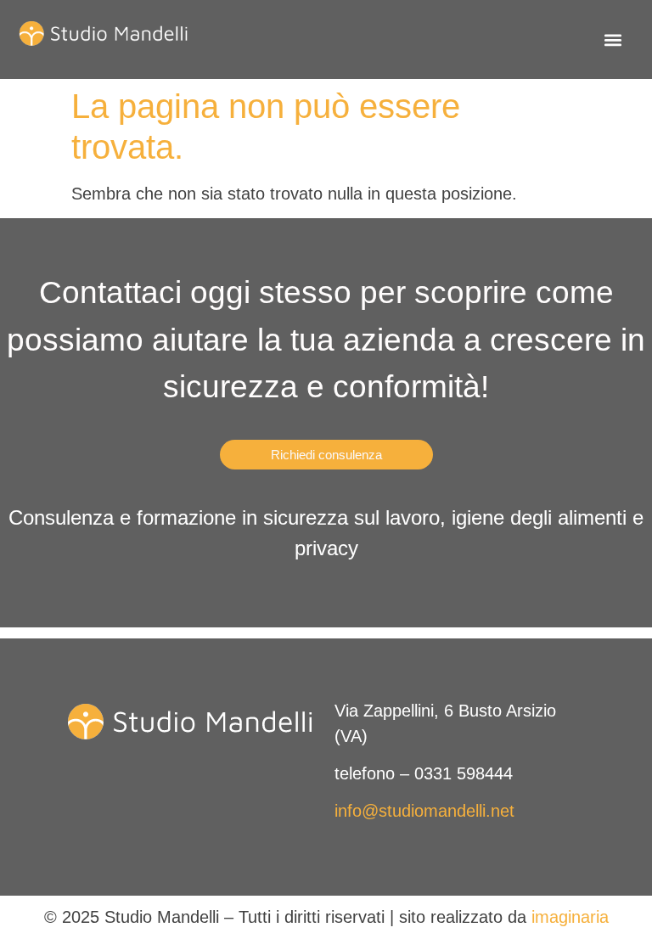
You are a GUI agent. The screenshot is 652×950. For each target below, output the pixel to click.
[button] (613, 39)
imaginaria (570, 917)
